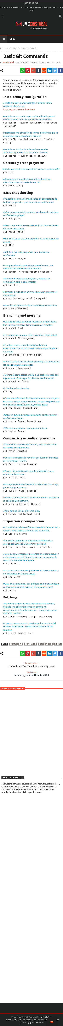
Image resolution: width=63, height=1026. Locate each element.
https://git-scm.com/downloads (19, 109)
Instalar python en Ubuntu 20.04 (31, 674)
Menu (12, 39)
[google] (33, 70)
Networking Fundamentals (19, 1020)
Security (25, 1022)
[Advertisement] (31, 739)
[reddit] (44, 70)
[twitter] (54, 70)
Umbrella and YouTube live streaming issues (31, 665)
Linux (43, 62)
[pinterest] (27, 70)
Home (2, 48)
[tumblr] (38, 70)
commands (30, 644)
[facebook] (60, 70)
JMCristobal (8, 62)
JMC (35, 24)
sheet (58, 644)
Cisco (9, 48)
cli (20, 644)
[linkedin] (49, 70)
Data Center (38, 1022)
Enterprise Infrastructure (46, 1020)
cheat (13, 644)
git (41, 644)
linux (49, 644)
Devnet (15, 48)
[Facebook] (2, 16)
